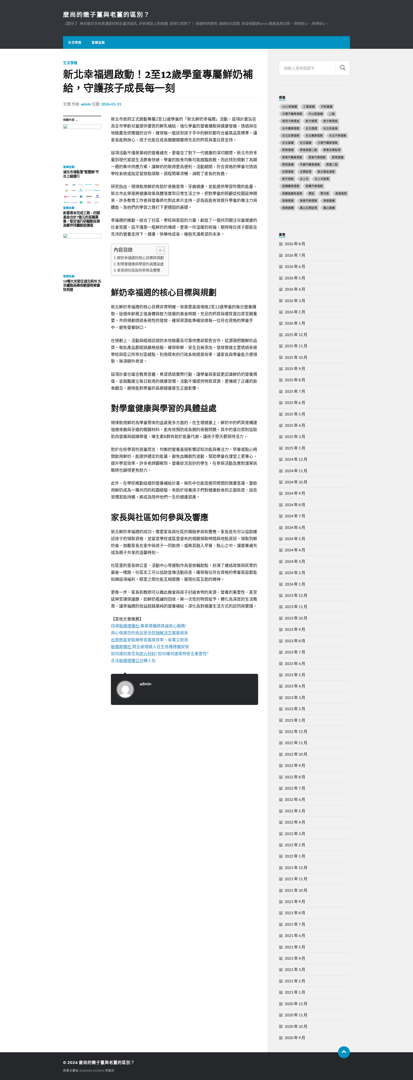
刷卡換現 (311, 120)
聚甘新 (325, 193)
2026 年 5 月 (295, 278)
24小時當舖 (289, 106)
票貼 (311, 193)
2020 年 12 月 (296, 1003)
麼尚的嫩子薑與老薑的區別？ (106, 14)
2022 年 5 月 (295, 811)
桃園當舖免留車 (292, 193)
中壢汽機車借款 (292, 113)
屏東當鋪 (288, 164)
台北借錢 (311, 128)
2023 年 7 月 (295, 652)
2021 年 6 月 (295, 935)
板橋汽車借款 (314, 186)
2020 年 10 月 (296, 1026)
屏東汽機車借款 (292, 157)
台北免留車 (330, 128)
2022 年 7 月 (295, 788)
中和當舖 (326, 106)
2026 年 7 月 (295, 255)
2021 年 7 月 (295, 924)
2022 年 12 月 (296, 731)
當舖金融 (98, 42)
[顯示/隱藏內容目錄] (158, 250)
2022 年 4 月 (295, 822)
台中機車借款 (290, 128)
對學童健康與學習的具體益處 (140, 264)
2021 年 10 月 (296, 890)
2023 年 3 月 (295, 697)
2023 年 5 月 (295, 674)
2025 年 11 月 (296, 345)
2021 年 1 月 (295, 992)
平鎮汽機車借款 (310, 164)
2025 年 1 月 (295, 448)
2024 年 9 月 (295, 493)
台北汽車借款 (337, 135)
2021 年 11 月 (296, 878)
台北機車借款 (314, 135)
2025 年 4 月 (295, 425)
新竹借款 (288, 178)
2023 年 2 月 (295, 708)
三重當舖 (309, 106)
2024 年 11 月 (296, 470)
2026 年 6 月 (295, 266)
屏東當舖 (337, 157)
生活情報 (75, 42)
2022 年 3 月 (295, 833)
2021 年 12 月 (296, 867)
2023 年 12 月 (296, 595)
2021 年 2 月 (295, 981)
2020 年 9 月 (295, 1037)
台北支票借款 (290, 135)
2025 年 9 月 (295, 368)
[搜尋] (343, 68)
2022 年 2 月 (295, 844)
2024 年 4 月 (295, 550)
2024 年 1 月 (295, 584)
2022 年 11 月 (296, 742)
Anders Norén (91, 1070)
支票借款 (288, 171)
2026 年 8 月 (295, 243)
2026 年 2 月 (295, 312)
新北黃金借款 (326, 171)
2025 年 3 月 (295, 436)
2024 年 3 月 (295, 561)
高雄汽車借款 (308, 200)
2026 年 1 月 (295, 323)
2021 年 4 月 (295, 958)
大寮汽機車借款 (328, 142)
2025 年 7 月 (295, 391)
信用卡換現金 (290, 120)
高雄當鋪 (288, 207)
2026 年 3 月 (295, 300)
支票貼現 (305, 171)
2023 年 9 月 (295, 629)
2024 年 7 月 (295, 516)
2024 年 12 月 (296, 459)
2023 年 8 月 (295, 640)
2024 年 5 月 (295, 538)
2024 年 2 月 (295, 572)
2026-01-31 (111, 104)
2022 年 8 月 (295, 777)
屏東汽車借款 (317, 157)
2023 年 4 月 (295, 686)
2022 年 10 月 (296, 754)
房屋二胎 (332, 164)
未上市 (304, 178)
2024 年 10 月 (296, 482)
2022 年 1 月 (295, 856)
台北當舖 (288, 142)
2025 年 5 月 (295, 414)
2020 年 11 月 (296, 1015)
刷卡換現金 (330, 120)
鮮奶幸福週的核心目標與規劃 (140, 257)
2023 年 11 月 (296, 606)
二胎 (332, 113)
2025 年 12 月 (296, 334)
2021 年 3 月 (295, 969)
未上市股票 (322, 178)
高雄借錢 (288, 200)
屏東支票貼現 (332, 149)
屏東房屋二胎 (308, 149)
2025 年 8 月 (295, 379)
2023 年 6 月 (295, 663)
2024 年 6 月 (295, 527)
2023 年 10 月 (296, 618)
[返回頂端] (344, 1052)
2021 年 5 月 (295, 947)
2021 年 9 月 (295, 901)
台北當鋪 (305, 142)
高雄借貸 (341, 193)
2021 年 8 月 (295, 912)
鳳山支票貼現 (308, 207)
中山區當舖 (316, 113)
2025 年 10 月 (296, 357)
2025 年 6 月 (295, 402)
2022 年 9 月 (295, 765)
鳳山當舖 (329, 207)
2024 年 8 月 (295, 504)
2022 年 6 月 (295, 799)
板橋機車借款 (290, 186)
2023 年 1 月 (295, 720)
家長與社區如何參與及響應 (138, 270)
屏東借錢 (288, 149)
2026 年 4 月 (295, 289)
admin (86, 104)
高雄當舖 (329, 200)
